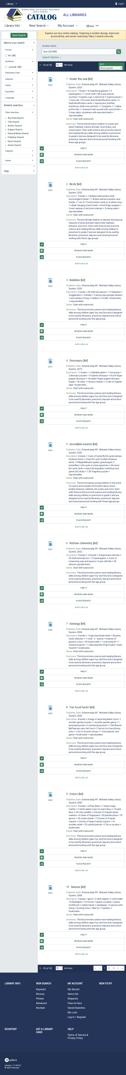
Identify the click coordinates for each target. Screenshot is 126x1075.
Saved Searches (76, 1007)
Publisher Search (16, 137)
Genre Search (14, 141)
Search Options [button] (50, 57)
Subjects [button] (9, 79)
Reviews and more (83, 154)
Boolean (40, 1007)
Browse (40, 993)
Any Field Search (16, 118)
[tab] (19, 42)
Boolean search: (49, 46)
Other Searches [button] (12, 112)
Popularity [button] (9, 91)
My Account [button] (66, 25)
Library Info (12, 25)
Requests (73, 998)
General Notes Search (18, 133)
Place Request (83, 161)
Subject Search (15, 129)
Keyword (41, 989)
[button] (19, 155)
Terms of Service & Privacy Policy (78, 1037)
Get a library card (44, 1031)
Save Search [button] (19, 35)
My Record (73, 989)
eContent (11, 1029)
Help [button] (6, 171)
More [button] (90, 26)
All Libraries (74, 15)
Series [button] (8, 85)
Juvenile (12, 67)
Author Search (15, 125)
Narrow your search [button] (14, 42)
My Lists (72, 1012)
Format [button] (8, 50)
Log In (121, 3)
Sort (101, 64)
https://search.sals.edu (101, 36)
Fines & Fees (75, 1003)
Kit (9, 55)
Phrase (40, 998)
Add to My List (81, 167)
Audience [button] (9, 61)
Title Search (13, 122)
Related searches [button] (13, 105)
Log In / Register (77, 1017)
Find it (84, 148)
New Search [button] (37, 25)
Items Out (73, 993)
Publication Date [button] (12, 73)
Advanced (41, 1003)
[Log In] (116, 3)
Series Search (14, 145)
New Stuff (105, 983)
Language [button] (9, 98)
